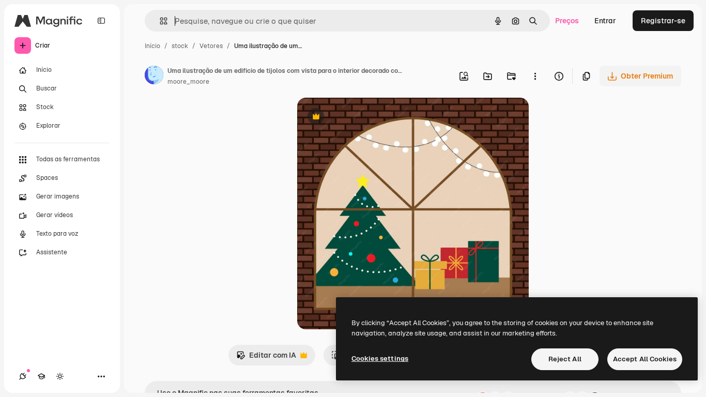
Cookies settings (379, 358)
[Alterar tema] (60, 376)
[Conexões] (22, 376)
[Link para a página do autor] (154, 76)
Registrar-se (663, 20)
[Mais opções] (535, 76)
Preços (567, 20)
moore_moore (188, 82)
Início (152, 46)
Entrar (605, 20)
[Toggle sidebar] (101, 20)
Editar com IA (266, 357)
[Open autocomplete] (159, 21)
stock (180, 46)
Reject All (564, 359)
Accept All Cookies (645, 359)
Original (363, 118)
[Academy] (41, 376)
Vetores (211, 46)
